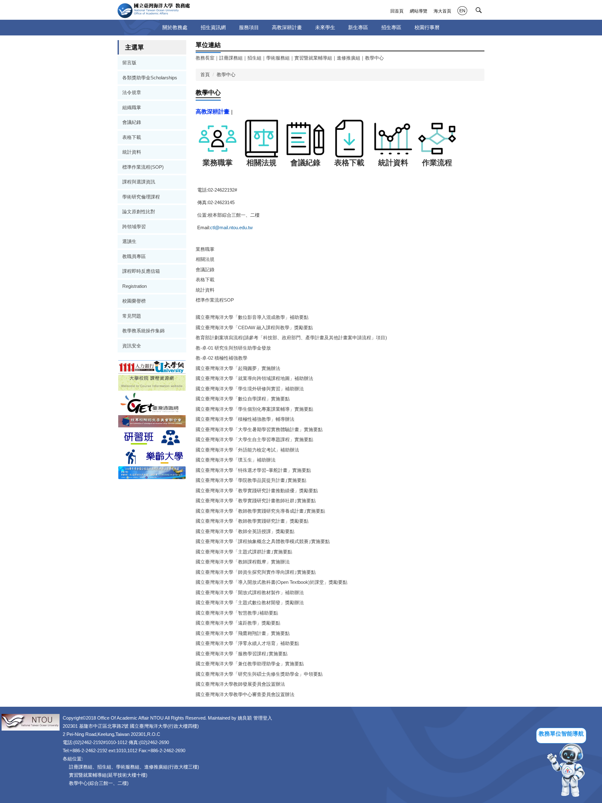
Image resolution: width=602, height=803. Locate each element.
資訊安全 (131, 345)
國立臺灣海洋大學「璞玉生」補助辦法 (236, 459)
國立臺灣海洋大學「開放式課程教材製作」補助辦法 (250, 592)
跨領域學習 (134, 226)
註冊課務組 (231, 58)
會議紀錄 (131, 122)
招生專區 (391, 27)
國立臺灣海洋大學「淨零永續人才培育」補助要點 (247, 643)
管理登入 (262, 718)
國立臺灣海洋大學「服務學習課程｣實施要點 (242, 653)
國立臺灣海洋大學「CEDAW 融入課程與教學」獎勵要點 (254, 327)
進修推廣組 (348, 58)
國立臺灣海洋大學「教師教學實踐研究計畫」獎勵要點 (252, 521)
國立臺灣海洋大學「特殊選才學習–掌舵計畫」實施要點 (253, 470)
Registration (134, 286)
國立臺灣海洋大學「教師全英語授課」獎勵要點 (245, 531)
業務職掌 (205, 249)
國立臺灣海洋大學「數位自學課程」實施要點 (243, 398)
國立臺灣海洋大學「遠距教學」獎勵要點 (238, 623)
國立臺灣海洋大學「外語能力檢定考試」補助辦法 (247, 449)
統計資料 (131, 152)
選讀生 (129, 241)
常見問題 (131, 316)
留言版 (129, 62)
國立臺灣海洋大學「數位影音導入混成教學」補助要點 (252, 317)
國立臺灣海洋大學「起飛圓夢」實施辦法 (238, 368)
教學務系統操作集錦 (143, 330)
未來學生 (325, 27)
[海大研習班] (152, 437)
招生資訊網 (213, 27)
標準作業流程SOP (215, 300)
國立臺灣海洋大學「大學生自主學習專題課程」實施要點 (254, 439)
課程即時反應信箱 (141, 271)
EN (462, 10)
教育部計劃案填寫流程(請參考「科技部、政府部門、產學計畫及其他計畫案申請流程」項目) (291, 337)
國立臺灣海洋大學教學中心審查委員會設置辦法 (245, 694)
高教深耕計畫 (287, 27)
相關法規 (205, 259)
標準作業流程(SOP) (143, 167)
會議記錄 (205, 269)
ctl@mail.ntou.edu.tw (231, 227)
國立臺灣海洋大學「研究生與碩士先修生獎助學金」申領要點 (259, 674)
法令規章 (131, 92)
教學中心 (374, 58)
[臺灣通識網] (152, 402)
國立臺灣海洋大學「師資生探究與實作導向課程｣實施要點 (256, 572)
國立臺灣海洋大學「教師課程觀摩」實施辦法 (243, 561)
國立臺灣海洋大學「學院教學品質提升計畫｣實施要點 (251, 480)
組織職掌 (131, 107)
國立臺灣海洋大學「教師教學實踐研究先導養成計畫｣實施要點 (260, 511)
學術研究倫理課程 (141, 196)
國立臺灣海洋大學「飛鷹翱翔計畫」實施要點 (243, 633)
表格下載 (131, 137)
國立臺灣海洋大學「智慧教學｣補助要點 (237, 612)
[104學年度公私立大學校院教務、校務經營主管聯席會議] (152, 472)
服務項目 (249, 27)
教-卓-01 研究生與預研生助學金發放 (233, 348)
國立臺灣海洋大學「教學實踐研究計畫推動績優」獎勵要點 (257, 490)
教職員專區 (134, 256)
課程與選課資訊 (138, 181)
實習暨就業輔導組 (313, 58)
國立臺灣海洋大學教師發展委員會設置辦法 (240, 684)
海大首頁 (442, 10)
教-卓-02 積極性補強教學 (221, 358)
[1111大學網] (152, 366)
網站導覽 (418, 10)
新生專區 (358, 27)
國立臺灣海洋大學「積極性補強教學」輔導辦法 (245, 419)
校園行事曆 (427, 27)
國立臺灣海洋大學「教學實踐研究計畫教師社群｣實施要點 (256, 500)
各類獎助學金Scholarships (149, 77)
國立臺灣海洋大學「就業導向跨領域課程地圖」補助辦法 (254, 378)
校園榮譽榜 (134, 301)
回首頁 (397, 10)
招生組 (254, 58)
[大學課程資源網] (152, 382)
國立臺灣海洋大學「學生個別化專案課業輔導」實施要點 (254, 409)
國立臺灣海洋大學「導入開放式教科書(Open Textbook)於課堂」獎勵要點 (271, 582)
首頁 (205, 74)
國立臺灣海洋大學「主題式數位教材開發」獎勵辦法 (250, 602)
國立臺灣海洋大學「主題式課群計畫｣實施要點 (244, 551)
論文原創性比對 (138, 211)
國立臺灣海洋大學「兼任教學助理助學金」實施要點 (250, 663)
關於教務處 (174, 27)
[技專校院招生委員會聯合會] (152, 420)
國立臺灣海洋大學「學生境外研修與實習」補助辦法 (250, 388)
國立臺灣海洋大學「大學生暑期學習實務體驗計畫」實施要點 (259, 429)
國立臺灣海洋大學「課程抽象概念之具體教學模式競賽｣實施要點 (263, 541)
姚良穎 (245, 718)
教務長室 (205, 58)
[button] (480, 11)
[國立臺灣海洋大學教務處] (154, 10)
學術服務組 (278, 58)
